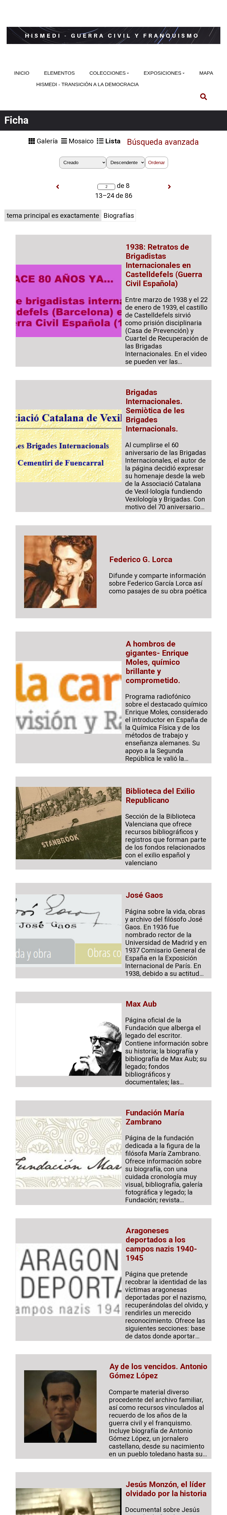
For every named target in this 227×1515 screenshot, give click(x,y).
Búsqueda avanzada (163, 142)
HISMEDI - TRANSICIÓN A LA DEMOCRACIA (87, 84)
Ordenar (156, 162)
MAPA (206, 73)
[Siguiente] (169, 187)
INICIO (21, 73)
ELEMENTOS (59, 73)
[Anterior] (57, 187)
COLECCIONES (107, 73)
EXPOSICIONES (162, 73)
